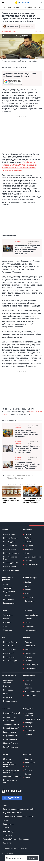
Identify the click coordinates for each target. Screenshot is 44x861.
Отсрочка (28, 688)
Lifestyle (26, 637)
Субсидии (29, 545)
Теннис (28, 590)
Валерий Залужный (11, 728)
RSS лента (7, 843)
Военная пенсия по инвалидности (11, 772)
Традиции (29, 723)
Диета (27, 622)
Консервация (30, 763)
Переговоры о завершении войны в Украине (22, 7)
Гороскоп (28, 642)
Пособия (28, 561)
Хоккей (27, 593)
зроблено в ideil (7, 854)
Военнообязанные (32, 692)
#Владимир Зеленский (25, 475)
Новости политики (18, 242)
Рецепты (27, 754)
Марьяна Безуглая (10, 743)
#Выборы (10, 475)
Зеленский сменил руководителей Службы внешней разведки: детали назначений (26, 433)
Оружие (6, 694)
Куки (21, 858)
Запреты (28, 726)
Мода (27, 649)
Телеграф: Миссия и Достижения (16, 839)
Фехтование (29, 601)
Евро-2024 (29, 597)
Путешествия (30, 653)
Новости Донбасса (10, 563)
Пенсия (5, 754)
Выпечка (28, 759)
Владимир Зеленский (11, 713)
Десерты (28, 770)
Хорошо (32, 858)
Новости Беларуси (10, 661)
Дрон (5, 626)
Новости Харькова (10, 538)
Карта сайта (7, 835)
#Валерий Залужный (15, 478)
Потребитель (30, 646)
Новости (5, 530)
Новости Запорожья (11, 553)
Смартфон (7, 630)
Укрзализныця (9, 603)
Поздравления (31, 668)
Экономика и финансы (7, 579)
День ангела (30, 730)
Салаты (28, 774)
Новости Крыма (9, 566)
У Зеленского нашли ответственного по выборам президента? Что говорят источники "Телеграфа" (27, 465)
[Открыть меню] (3, 2)
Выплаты (28, 542)
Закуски (28, 778)
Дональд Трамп (9, 717)
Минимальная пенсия (12, 776)
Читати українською (9, 31)
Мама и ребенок (31, 615)
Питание (28, 619)
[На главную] (22, 2)
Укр (41, 2)
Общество (27, 530)
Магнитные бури (31, 665)
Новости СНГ (8, 653)
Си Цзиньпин (8, 721)
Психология (29, 626)
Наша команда (8, 831)
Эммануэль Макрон (11, 724)
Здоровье (27, 610)
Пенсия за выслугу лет (10, 781)
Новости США (9, 646)
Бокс (27, 586)
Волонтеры (7, 697)
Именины (28, 734)
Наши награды (8, 824)
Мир (3, 637)
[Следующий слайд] (42, 7)
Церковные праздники (29, 714)
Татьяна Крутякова (12, 26)
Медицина (29, 549)
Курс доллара (8, 599)
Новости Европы (10, 642)
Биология (7, 622)
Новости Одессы (10, 545)
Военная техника (10, 701)
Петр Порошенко (10, 736)
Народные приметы (33, 719)
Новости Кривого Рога (10, 558)
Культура (28, 657)
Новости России (9, 649)
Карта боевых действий (8, 681)
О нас (5, 805)
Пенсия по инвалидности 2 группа (9, 765)
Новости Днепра (9, 542)
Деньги (6, 584)
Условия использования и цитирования (18, 816)
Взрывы (6, 686)
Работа (28, 538)
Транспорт (7, 588)
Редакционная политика (12, 813)
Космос (6, 619)
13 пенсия (7, 759)
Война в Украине (9, 676)
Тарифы (6, 595)
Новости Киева (9, 534)
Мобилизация (29, 676)
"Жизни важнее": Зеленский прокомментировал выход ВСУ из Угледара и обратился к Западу (27, 449)
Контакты (6, 828)
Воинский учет (30, 695)
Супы (27, 766)
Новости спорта (30, 578)
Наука (4, 610)
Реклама (6, 820)
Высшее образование (33, 557)
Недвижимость (9, 592)
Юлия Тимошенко (10, 739)
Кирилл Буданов (9, 732)
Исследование (31, 630)
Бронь (27, 684)
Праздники (28, 709)
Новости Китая (9, 657)
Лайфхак (28, 661)
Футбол (28, 582)
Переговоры (8, 690)
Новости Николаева (11, 570)
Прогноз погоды (31, 564)
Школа (27, 553)
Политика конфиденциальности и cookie (18, 809)
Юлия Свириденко (10, 747)
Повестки (28, 680)
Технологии (7, 615)
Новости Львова (9, 549)
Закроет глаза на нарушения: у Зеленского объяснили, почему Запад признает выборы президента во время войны (27, 250)
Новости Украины (18, 426)
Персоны (6, 709)
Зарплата (28, 534)
